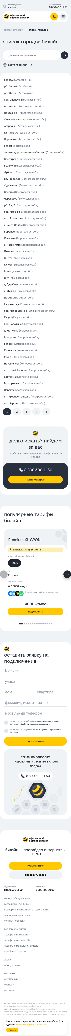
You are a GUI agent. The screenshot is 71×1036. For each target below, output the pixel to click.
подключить (35, 611)
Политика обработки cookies (31, 1024)
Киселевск (21, 350)
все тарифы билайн (15, 928)
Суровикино (24, 185)
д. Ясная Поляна (25, 224)
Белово (20, 343)
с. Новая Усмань (25, 244)
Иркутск (19, 297)
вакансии (9, 990)
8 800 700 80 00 (45, 889)
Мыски (19, 356)
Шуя (17, 277)
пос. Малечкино (25, 211)
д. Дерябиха (21, 284)
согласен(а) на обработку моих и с (35, 722)
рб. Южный (20, 86)
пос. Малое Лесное (29, 310)
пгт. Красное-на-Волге (29, 396)
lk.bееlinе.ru (36, 1006)
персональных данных (48, 721)
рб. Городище (25, 178)
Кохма (18, 271)
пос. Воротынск (23, 323)
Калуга (18, 317)
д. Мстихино (21, 330)
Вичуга (18, 257)
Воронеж (21, 231)
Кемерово (21, 337)
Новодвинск (23, 112)
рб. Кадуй (21, 205)
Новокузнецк (23, 363)
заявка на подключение (17, 915)
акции (7, 959)
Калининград (25, 304)
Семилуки (21, 238)
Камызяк (21, 132)
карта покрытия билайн (17, 903)
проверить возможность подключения (26, 909)
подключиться (35, 741)
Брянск (17, 145)
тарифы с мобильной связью (21, 945)
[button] (67, 574)
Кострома (21, 376)
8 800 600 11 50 (58, 7)
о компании (11, 978)
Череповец (22, 198)
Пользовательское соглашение (42, 1014)
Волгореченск (24, 383)
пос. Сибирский (22, 99)
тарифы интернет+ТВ (17, 940)
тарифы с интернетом (17, 934)
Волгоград (23, 159)
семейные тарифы (15, 951)
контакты (9, 973)
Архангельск (24, 106)
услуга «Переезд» (14, 920)
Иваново (19, 251)
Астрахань (22, 126)
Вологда (20, 191)
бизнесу (9, 984)
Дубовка (21, 172)
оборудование (12, 965)
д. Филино (20, 290)
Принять (12, 1030)
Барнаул (18, 79)
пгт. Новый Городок (27, 370)
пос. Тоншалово (25, 218)
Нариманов (22, 139)
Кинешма (20, 264)
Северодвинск (25, 119)
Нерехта (20, 389)
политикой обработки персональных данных (29, 724)
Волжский (22, 165)
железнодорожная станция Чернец (34, 152)
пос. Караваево (24, 403)
